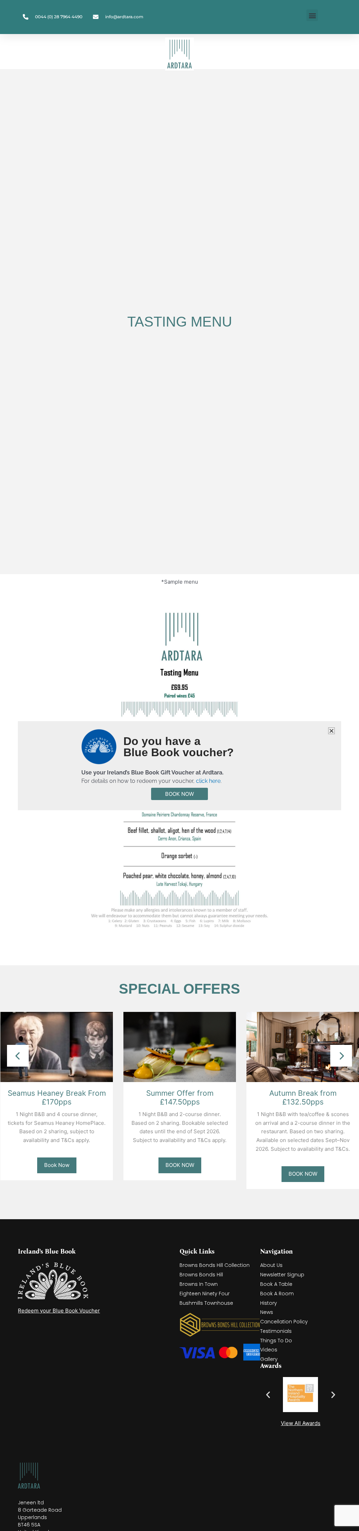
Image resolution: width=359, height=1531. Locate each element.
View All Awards (300, 1423)
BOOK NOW (179, 1165)
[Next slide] (341, 1056)
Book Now (56, 1165)
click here (208, 781)
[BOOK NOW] (179, 1046)
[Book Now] (56, 1046)
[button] (312, 15)
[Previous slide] (18, 1056)
